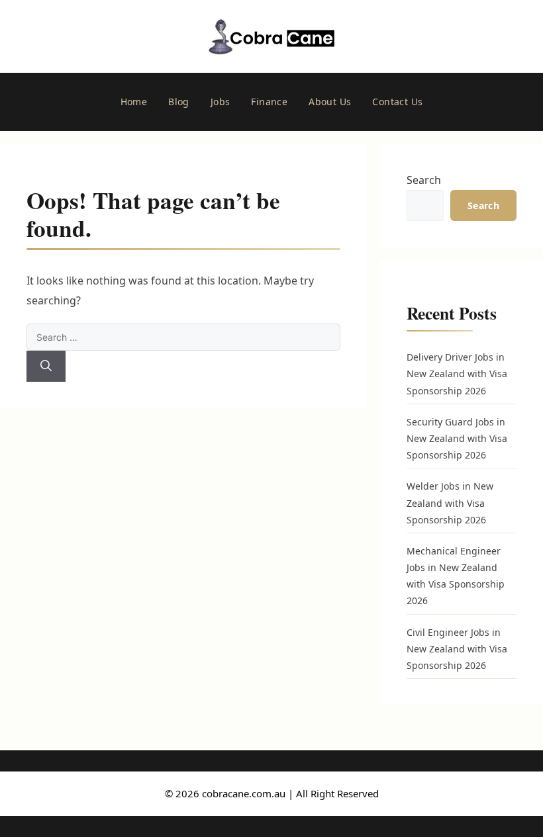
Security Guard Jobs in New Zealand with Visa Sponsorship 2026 (457, 438)
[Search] (46, 366)
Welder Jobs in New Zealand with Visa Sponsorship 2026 (450, 502)
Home (134, 101)
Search (424, 180)
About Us (330, 101)
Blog (178, 101)
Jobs (220, 101)
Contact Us (397, 101)
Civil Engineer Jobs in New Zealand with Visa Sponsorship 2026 (457, 649)
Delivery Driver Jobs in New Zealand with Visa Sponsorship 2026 (457, 373)
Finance (269, 101)
